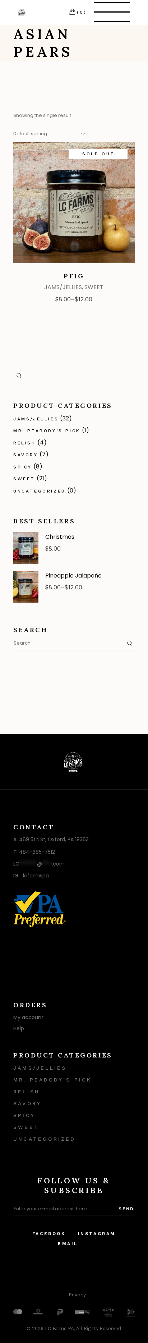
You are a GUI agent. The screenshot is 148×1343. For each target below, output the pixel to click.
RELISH (24, 443)
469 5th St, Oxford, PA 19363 (54, 839)
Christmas (59, 537)
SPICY (22, 467)
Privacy (77, 1294)
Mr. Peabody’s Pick (46, 430)
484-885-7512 (37, 852)
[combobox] (47, 134)
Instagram (97, 1233)
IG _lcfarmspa (31, 875)
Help (18, 1028)
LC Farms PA (59, 1328)
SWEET (93, 287)
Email (68, 1243)
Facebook (49, 1233)
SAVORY (25, 454)
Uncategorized (39, 491)
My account (28, 1017)
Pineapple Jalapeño (73, 575)
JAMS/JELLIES (63, 287)
